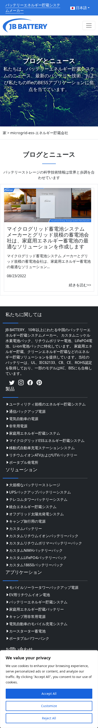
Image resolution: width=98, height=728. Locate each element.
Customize (49, 706)
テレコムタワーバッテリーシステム (38, 499)
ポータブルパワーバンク (29, 638)
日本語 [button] (81, 7)
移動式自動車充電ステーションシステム (42, 447)
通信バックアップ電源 (27, 411)
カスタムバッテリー (25, 528)
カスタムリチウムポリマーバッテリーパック (45, 543)
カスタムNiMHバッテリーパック (36, 550)
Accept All (49, 693)
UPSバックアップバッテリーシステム (40, 492)
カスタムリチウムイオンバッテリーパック (43, 535)
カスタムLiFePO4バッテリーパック (38, 557)
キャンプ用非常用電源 (27, 616)
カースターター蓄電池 (27, 631)
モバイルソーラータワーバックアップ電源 (43, 587)
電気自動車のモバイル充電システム (38, 623)
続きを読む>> (80, 284)
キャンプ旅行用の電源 (27, 521)
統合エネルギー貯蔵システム (33, 506)
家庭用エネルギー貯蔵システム (34, 433)
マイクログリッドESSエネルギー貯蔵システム (47, 440)
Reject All (49, 718)
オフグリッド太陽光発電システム (36, 513)
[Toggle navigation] (89, 25)
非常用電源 (18, 425)
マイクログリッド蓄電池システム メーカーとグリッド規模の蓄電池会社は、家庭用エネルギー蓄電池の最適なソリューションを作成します (48, 237)
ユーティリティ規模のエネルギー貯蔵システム (47, 404)
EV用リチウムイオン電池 (29, 594)
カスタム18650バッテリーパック (36, 564)
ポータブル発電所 (23, 462)
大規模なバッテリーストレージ (34, 484)
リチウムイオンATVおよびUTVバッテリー (43, 455)
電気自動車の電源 (23, 418)
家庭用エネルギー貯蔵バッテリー (36, 609)
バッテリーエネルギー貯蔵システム (38, 602)
